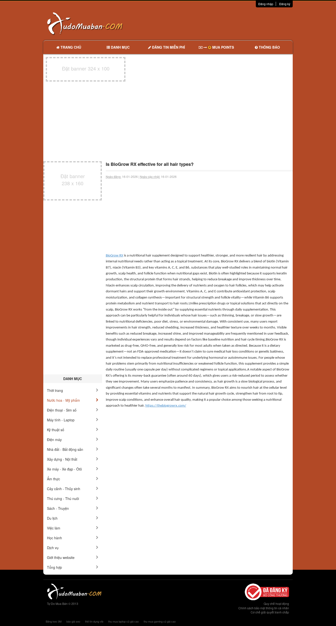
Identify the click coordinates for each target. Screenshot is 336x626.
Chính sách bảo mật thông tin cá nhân (263, 608)
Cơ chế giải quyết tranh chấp (270, 612)
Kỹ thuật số (55, 429)
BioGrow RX (114, 255)
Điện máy (54, 439)
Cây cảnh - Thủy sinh (63, 488)
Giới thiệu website (61, 557)
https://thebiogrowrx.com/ (165, 406)
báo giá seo (73, 621)
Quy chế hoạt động (276, 603)
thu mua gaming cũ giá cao (160, 621)
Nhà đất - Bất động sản (65, 449)
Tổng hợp (54, 567)
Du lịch (52, 518)
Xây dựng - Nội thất (62, 459)
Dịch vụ (53, 547)
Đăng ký (284, 4)
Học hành (54, 537)
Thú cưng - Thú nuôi (63, 498)
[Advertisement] (219, 23)
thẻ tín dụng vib (94, 621)
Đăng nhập (265, 4)
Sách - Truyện (58, 508)
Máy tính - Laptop (61, 419)
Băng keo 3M (53, 621)
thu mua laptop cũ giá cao (123, 621)
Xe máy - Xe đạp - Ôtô (64, 469)
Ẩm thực (53, 478)
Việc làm (53, 528)
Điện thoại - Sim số (61, 410)
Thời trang (55, 390)
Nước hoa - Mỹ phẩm (63, 400)
